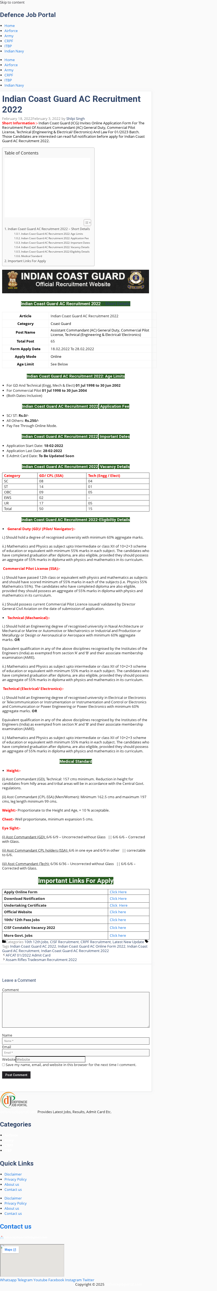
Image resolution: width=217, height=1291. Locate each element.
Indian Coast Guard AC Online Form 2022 (91, 946)
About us (11, 1184)
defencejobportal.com (18, 1111)
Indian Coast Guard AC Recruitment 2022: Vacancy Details (55, 247)
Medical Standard (31, 256)
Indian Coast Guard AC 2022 (33, 946)
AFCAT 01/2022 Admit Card (28, 955)
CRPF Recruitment (96, 941)
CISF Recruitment (64, 941)
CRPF (8, 40)
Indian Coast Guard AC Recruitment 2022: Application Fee (55, 238)
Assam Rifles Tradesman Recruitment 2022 (41, 959)
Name (7, 1035)
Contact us (13, 1189)
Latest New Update (128, 941)
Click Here (119, 891)
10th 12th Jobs (36, 941)
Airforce (11, 30)
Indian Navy (14, 51)
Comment (10, 989)
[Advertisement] (47, 187)
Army (9, 35)
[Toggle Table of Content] (85, 222)
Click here (118, 911)
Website (9, 1059)
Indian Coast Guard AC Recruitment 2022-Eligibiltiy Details (55, 251)
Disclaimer (13, 1174)
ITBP (8, 46)
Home (9, 25)
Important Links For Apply (27, 261)
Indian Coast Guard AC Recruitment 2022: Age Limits (52, 234)
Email (6, 1046)
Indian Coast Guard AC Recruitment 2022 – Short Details (49, 229)
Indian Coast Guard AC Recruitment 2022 (75, 950)
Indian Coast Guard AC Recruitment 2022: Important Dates (55, 242)
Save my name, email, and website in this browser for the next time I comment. (71, 1064)
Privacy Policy (15, 1179)
